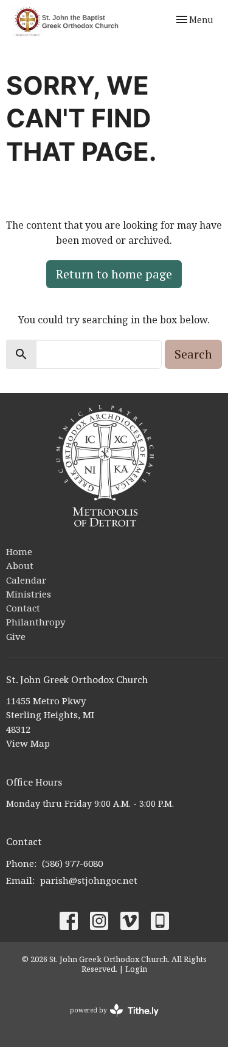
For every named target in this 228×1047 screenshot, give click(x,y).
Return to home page (114, 274)
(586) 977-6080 (72, 863)
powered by (108, 1020)
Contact (23, 608)
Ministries (28, 594)
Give (16, 636)
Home (19, 551)
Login (136, 968)
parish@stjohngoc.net (88, 880)
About (19, 565)
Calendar (26, 580)
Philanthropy (35, 622)
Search (193, 354)
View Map (28, 743)
